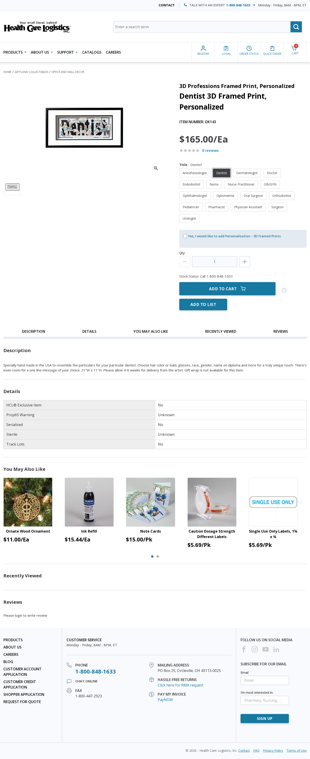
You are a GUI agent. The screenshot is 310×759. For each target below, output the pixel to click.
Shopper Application (23, 694)
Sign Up (265, 718)
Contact (167, 5)
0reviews (210, 150)
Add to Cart (223, 288)
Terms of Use (296, 750)
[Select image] (12, 187)
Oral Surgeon (253, 195)
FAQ (256, 750)
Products (13, 639)
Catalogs (91, 52)
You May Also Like (150, 331)
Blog (8, 661)
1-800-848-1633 (238, 5)
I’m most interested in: (257, 692)
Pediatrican (191, 207)
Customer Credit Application (19, 684)
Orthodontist (281, 195)
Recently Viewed (220, 331)
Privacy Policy (273, 750)
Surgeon (277, 207)
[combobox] (207, 27)
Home (7, 72)
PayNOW (165, 699)
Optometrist (225, 195)
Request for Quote (22, 701)
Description (33, 331)
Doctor (272, 173)
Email (244, 672)
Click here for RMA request (180, 685)
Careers (113, 52)
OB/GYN (270, 184)
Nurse (214, 184)
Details (89, 331)
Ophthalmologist (195, 195)
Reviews (280, 331)
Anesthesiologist (195, 173)
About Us (12, 647)
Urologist (189, 218)
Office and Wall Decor (67, 72)
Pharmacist (216, 207)
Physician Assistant (248, 207)
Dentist (221, 173)
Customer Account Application (22, 671)
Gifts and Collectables (31, 72)
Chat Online (86, 681)
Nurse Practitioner (241, 184)
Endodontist (191, 184)
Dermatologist (247, 173)
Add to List (203, 304)
